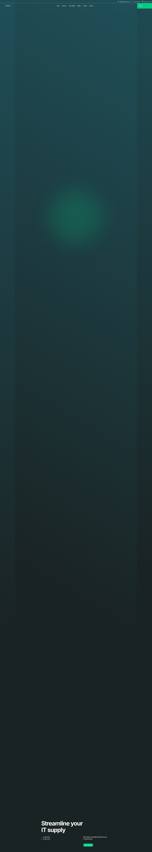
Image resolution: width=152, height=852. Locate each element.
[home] (8, 6)
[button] (64, 6)
